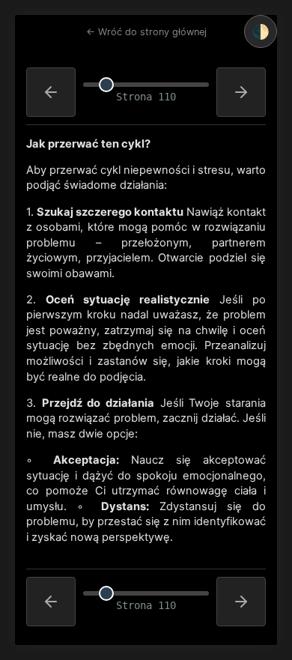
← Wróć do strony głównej (146, 31)
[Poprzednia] (51, 92)
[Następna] (241, 92)
